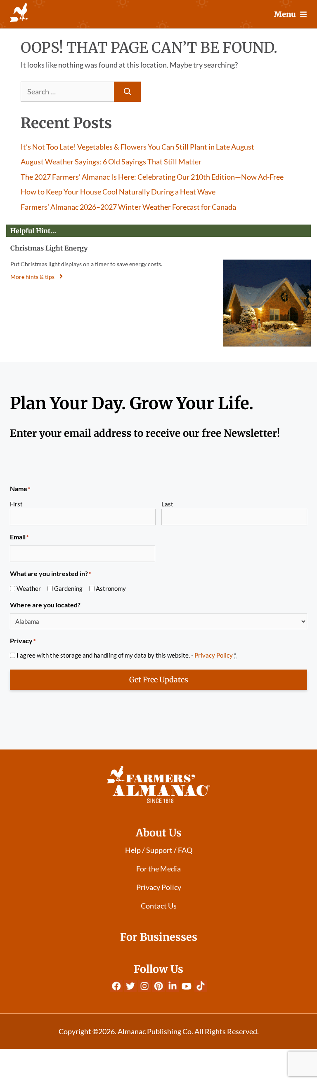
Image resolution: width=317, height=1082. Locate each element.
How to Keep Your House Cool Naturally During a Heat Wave (118, 191)
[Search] (127, 92)
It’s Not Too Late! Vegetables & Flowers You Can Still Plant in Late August (137, 146)
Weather (29, 588)
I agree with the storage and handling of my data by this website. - (127, 655)
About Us (159, 832)
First (16, 504)
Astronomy (111, 588)
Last (167, 504)
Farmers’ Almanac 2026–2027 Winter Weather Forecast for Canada (128, 206)
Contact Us (159, 905)
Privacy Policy (213, 655)
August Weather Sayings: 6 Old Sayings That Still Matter (111, 161)
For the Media (158, 868)
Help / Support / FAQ (158, 850)
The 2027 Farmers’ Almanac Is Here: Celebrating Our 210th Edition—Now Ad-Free (152, 176)
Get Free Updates (158, 679)
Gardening (68, 588)
